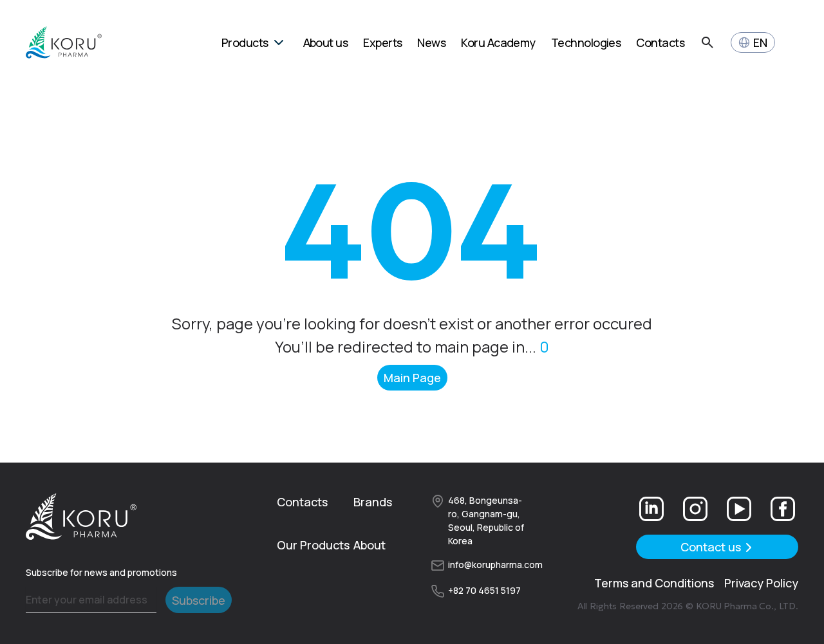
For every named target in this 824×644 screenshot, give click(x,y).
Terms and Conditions (654, 583)
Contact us (710, 547)
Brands (372, 502)
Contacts (302, 502)
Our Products (313, 545)
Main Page (412, 377)
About (369, 545)
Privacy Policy (761, 583)
